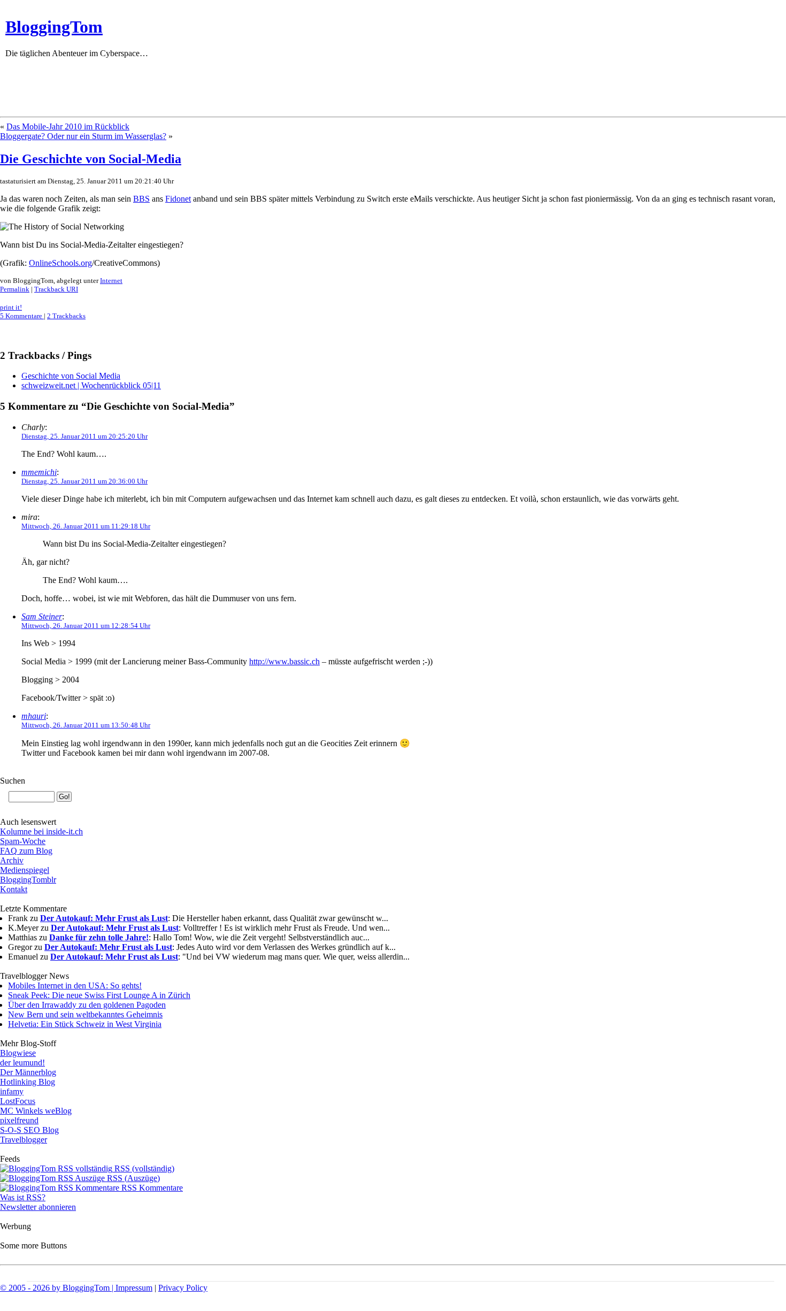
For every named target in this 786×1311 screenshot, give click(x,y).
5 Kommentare (22, 316)
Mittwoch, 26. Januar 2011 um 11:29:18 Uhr (85, 526)
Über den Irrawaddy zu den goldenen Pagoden (87, 1004)
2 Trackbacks (66, 316)
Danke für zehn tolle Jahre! (99, 937)
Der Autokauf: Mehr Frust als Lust (104, 918)
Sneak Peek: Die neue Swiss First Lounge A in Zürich (99, 995)
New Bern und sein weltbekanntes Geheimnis (85, 1014)
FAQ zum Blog (26, 850)
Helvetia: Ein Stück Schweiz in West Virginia (84, 1024)
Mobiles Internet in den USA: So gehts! (75, 985)
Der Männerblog (28, 1072)
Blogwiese (18, 1052)
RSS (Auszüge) (132, 1178)
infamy (12, 1091)
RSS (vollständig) (143, 1168)
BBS (141, 198)
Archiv (12, 860)
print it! (11, 307)
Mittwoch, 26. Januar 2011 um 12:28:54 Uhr (85, 626)
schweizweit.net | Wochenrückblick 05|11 (91, 385)
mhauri (33, 715)
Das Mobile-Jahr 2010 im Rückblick (67, 126)
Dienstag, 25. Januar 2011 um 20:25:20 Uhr (84, 436)
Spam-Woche (22, 841)
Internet (111, 281)
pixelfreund (19, 1120)
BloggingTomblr (28, 879)
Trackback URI (56, 289)
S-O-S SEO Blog (29, 1129)
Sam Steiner (41, 616)
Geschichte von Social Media (70, 375)
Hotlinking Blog (27, 1081)
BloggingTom (54, 26)
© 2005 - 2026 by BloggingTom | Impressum (76, 1287)
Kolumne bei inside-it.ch (41, 831)
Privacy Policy (182, 1287)
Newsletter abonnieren (38, 1207)
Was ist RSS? (22, 1197)
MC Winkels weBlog (36, 1110)
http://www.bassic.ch (284, 661)
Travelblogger (23, 1139)
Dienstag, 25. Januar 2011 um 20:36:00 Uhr (84, 481)
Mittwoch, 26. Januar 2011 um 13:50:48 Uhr (85, 725)
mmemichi (39, 472)
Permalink (14, 289)
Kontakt (13, 889)
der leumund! (22, 1062)
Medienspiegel (24, 870)
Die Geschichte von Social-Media (90, 159)
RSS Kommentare (151, 1187)
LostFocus (17, 1101)
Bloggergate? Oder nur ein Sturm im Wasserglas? (83, 136)
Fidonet (178, 198)
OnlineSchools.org (60, 262)
